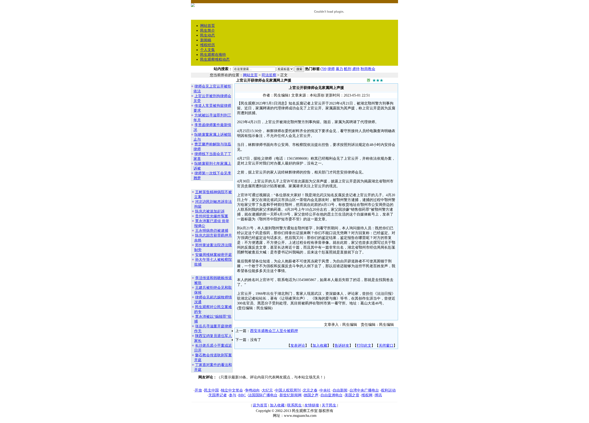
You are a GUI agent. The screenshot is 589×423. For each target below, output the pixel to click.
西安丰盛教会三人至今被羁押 (274, 331)
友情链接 (311, 405)
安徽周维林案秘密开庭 (213, 255)
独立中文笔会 (232, 390)
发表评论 (297, 345)
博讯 (378, 395)
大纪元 (267, 390)
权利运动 (388, 390)
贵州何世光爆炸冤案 (211, 216)
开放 (198, 390)
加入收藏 (319, 345)
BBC (242, 395)
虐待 (356, 69)
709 (323, 69)
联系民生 (294, 405)
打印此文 (364, 345)
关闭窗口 (386, 345)
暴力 (339, 69)
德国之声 (311, 395)
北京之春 (310, 390)
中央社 (325, 390)
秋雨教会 (368, 69)
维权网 (366, 395)
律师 (331, 69)
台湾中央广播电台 (364, 390)
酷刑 (347, 69)
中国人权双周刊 (288, 390)
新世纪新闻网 (291, 395)
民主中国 (211, 390)
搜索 (299, 69)
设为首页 (260, 405)
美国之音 (352, 395)
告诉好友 (342, 345)
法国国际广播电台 (262, 395)
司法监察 (269, 75)
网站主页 (250, 75)
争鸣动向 (252, 390)
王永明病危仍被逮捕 (211, 231)
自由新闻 (340, 390)
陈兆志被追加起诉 (210, 211)
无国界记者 (217, 395)
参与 (232, 395)
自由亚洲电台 (331, 395)
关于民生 (329, 405)
